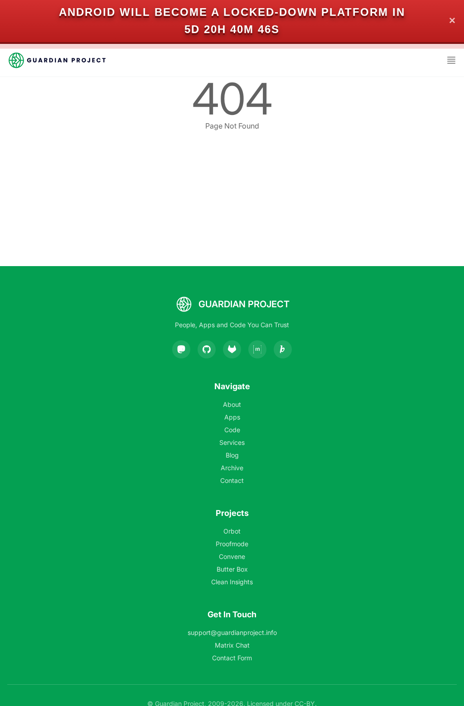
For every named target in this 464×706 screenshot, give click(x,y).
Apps (232, 417)
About (232, 404)
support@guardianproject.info (232, 632)
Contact (232, 480)
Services (232, 442)
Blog (232, 455)
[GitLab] (232, 349)
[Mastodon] (181, 349)
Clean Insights (232, 582)
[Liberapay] (283, 349)
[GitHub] (207, 349)
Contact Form (232, 658)
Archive (232, 468)
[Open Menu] (451, 60)
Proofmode (232, 544)
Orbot (232, 531)
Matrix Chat (232, 645)
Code (232, 430)
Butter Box (232, 569)
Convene (232, 556)
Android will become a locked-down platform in (232, 12)
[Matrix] (257, 349)
